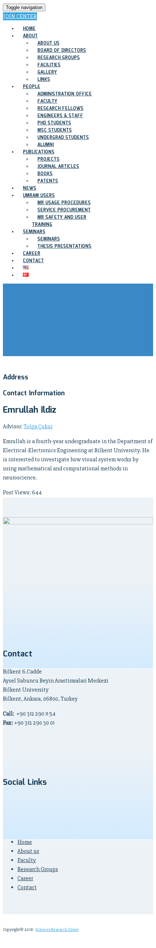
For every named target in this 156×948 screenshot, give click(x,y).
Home (24, 842)
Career (25, 878)
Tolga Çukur (38, 426)
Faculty (26, 860)
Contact (27, 887)
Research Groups (37, 869)
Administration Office (64, 94)
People (31, 86)
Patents (47, 181)
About (30, 36)
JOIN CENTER (20, 16)
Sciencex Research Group (57, 929)
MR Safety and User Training (59, 221)
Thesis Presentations (64, 246)
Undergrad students (63, 137)
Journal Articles (58, 166)
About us (28, 851)
